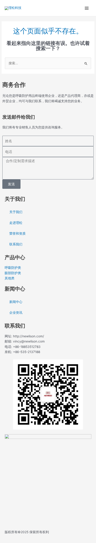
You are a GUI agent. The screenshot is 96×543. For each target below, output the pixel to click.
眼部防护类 (13, 273)
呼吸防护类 (13, 268)
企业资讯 (15, 312)
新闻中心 (15, 302)
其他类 (9, 278)
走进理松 (15, 223)
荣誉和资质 (17, 233)
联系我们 (15, 244)
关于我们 (15, 212)
